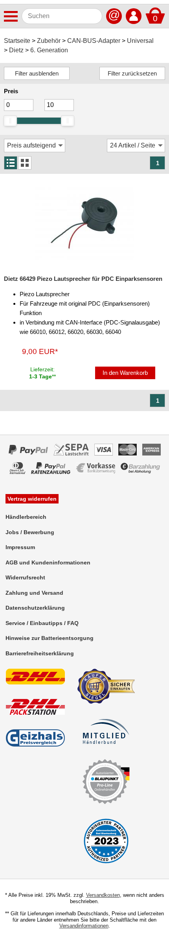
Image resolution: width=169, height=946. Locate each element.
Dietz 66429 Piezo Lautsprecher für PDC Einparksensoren (83, 278)
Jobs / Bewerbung (30, 532)
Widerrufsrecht (25, 577)
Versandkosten (103, 895)
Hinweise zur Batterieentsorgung (50, 638)
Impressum (20, 547)
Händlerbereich (26, 517)
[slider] (10, 120)
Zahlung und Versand (34, 593)
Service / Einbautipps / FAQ (42, 623)
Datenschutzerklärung (35, 608)
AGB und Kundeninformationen (48, 562)
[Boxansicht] (24, 163)
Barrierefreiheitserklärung (40, 653)
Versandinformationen (83, 926)
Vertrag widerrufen (32, 499)
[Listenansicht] (10, 163)
